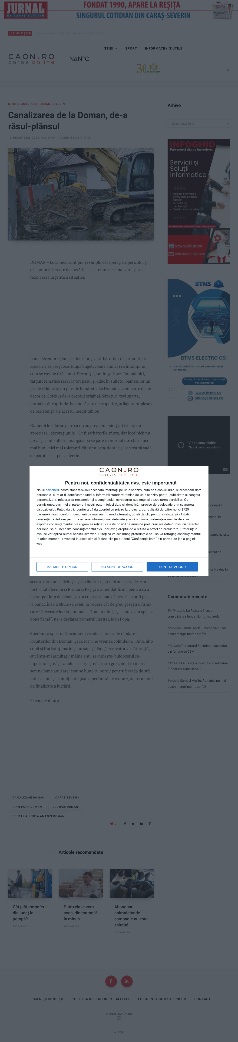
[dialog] (119, 521)
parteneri (52, 489)
